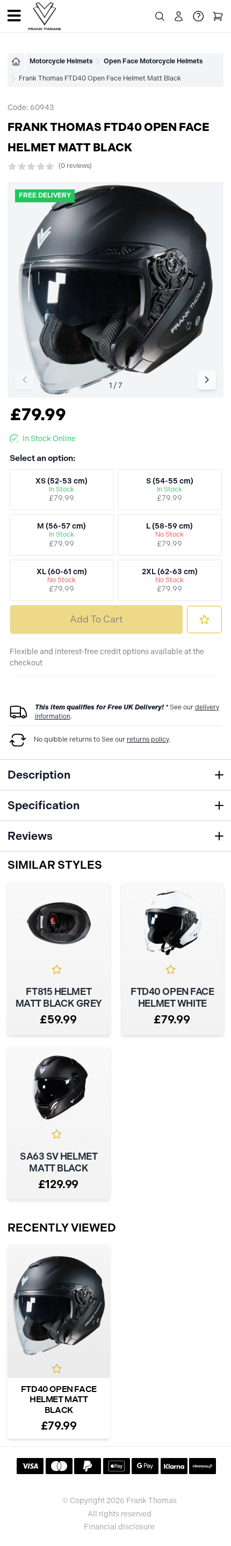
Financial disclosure (119, 1527)
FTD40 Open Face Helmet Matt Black (59, 1399)
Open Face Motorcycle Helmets (153, 61)
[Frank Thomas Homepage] (44, 16)
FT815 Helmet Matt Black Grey (59, 997)
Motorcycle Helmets (61, 61)
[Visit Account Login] (178, 16)
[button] (206, 380)
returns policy (148, 739)
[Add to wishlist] (204, 619)
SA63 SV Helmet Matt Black (58, 1162)
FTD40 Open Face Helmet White (172, 997)
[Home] (16, 62)
